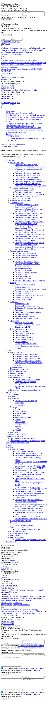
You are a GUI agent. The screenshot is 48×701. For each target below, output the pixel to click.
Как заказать (27, 69)
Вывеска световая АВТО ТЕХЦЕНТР (30, 466)
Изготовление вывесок (19, 369)
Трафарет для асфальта (24, 323)
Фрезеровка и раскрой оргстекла (28, 361)
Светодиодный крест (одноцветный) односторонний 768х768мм (29, 214)
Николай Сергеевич (23, 417)
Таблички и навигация (19, 527)
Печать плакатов (21, 331)
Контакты (20, 77)
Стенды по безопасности (25, 285)
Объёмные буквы (8, 48)
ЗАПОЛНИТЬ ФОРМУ (10, 586)
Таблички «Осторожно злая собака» (29, 308)
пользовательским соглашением (31, 646)
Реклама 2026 (11, 542)
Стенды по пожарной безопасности (29, 295)
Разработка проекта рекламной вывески (27, 130)
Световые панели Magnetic (25, 257)
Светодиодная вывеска (24, 278)
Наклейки (14, 523)
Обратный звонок (8, 561)
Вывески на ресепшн (23, 270)
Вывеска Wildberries (23, 276)
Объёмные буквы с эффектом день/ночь (30, 186)
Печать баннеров (21, 342)
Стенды (11, 54)
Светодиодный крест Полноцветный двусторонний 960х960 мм (29, 231)
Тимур (17, 415)
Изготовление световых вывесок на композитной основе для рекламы (29, 509)
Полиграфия (20, 405)
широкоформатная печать (11, 69)
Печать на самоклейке (24, 337)
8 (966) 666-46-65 (7, 569)
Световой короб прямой (24, 190)
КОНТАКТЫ (6, 80)
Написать (5, 577)
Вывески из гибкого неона (24, 50)
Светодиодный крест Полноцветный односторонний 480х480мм (29, 244)
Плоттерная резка (19, 128)
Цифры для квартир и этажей (26, 318)
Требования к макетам (14, 436)
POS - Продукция (17, 538)
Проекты (9, 447)
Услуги (4, 56)
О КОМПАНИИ (7, 73)
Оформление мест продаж (15, 65)
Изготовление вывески (24, 451)
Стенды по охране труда (24, 297)
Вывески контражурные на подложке (30, 281)
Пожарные (19, 310)
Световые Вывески (19, 119)
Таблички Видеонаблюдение (26, 306)
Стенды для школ (22, 293)
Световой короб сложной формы (28, 192)
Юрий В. (18, 430)
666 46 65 (7, 86)
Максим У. (19, 428)
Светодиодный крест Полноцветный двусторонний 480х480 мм (29, 248)
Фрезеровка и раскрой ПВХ (26, 354)
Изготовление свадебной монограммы (30, 540)
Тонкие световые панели (15, 52)
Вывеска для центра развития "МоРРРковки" (26, 496)
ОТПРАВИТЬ (6, 20)
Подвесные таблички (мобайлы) (28, 312)
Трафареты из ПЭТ (22, 327)
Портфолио (5, 77)
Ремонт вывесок (29, 63)
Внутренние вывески (23, 268)
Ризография (19, 403)
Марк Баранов (20, 413)
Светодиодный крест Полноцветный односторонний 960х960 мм (29, 227)
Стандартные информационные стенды (30, 289)
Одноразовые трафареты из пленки (29, 325)
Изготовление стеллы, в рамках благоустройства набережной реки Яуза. (31, 518)
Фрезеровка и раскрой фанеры (27, 356)
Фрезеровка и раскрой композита (28, 359)
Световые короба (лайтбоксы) (26, 48)
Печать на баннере (17, 531)
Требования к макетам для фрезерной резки (27, 441)
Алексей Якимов (21, 411)
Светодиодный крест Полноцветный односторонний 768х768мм (29, 235)
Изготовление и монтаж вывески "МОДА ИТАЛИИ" (28, 475)
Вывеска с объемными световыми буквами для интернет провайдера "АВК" (28, 457)
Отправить (27, 650)
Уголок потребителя (23, 287)
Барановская (20, 422)
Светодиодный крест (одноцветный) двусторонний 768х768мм (29, 210)
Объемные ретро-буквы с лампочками (30, 182)
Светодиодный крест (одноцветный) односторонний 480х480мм (29, 223)
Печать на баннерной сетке (26, 344)
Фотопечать (15, 535)
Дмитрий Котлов (21, 424)
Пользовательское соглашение (18, 443)
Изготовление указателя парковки (28, 487)
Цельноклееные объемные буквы (28, 184)
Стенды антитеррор (23, 300)
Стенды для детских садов (25, 291)
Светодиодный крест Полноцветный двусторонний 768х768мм (29, 239)
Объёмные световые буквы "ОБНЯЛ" (30, 468)
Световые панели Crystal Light (27, 255)
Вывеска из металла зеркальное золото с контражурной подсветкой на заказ (31, 505)
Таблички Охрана (22, 304)
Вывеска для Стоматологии (26, 502)
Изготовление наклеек (24, 340)
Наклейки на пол (22, 335)
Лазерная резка (20, 61)
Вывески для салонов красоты (27, 262)
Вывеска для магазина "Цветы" (27, 264)
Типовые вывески (22, 266)
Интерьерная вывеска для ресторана (29, 472)
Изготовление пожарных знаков (28, 529)
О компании (10, 396)
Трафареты (14, 321)
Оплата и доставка (36, 138)
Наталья (18, 420)
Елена (17, 409)
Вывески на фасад (22, 274)
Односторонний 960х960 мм (26, 205)
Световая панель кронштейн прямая (29, 194)
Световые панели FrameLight (26, 253)
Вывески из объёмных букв (26, 272)
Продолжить (6, 35)
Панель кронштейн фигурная (26, 196)
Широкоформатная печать (20, 329)
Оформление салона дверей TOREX (29, 453)
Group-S (27, 630)
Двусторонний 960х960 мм (25, 207)
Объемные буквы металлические (28, 179)
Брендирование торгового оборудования (25, 383)
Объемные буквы (17, 449)
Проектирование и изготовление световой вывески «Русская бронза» (29, 492)
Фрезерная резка (7, 61)
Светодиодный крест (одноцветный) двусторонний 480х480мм (29, 218)
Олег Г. (18, 426)
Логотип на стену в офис (25, 115)
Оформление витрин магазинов (27, 380)
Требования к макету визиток (22, 439)
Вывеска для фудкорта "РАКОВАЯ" (29, 500)
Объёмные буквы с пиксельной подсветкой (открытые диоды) (27, 176)
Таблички (18, 54)
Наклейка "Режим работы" (25, 333)
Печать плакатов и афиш (20, 533)
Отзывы (13, 77)
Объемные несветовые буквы (26, 165)
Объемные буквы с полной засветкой (30, 173)
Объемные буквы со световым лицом (30, 167)
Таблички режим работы (25, 316)
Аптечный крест (23, 117)
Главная (9, 445)
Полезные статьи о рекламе (16, 434)
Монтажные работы (15, 63)
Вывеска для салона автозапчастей (29, 470)
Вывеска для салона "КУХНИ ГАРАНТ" (31, 489)
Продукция (5, 44)
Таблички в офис (22, 314)
